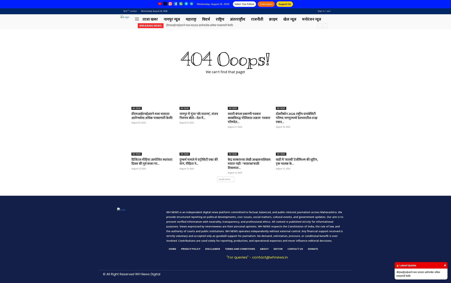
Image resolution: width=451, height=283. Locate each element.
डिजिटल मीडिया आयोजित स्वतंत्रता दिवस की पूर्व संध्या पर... (151, 161)
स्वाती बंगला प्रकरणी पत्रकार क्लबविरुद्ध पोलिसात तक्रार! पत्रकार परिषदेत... (249, 118)
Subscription (266, 4)
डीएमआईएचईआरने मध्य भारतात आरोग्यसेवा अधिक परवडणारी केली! (199, 25)
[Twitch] (294, 277)
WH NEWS (136, 108)
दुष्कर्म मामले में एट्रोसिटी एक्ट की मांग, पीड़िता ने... (199, 161)
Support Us (285, 4)
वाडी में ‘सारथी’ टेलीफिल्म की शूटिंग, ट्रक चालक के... (297, 161)
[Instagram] (303, 11)
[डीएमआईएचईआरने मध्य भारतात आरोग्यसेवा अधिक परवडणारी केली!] (153, 99)
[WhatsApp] (310, 277)
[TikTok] (285, 277)
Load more (224, 179)
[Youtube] (307, 11)
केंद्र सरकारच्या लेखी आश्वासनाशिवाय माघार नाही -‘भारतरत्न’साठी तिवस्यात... (249, 164)
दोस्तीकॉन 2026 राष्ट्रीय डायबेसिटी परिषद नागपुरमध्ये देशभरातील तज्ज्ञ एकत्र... (296, 118)
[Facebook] (298, 11)
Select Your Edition (244, 4)
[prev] (319, 25)
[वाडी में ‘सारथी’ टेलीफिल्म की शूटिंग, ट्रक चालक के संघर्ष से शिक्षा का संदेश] (298, 145)
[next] (325, 25)
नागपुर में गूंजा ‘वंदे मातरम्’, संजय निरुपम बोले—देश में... (199, 116)
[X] (302, 277)
